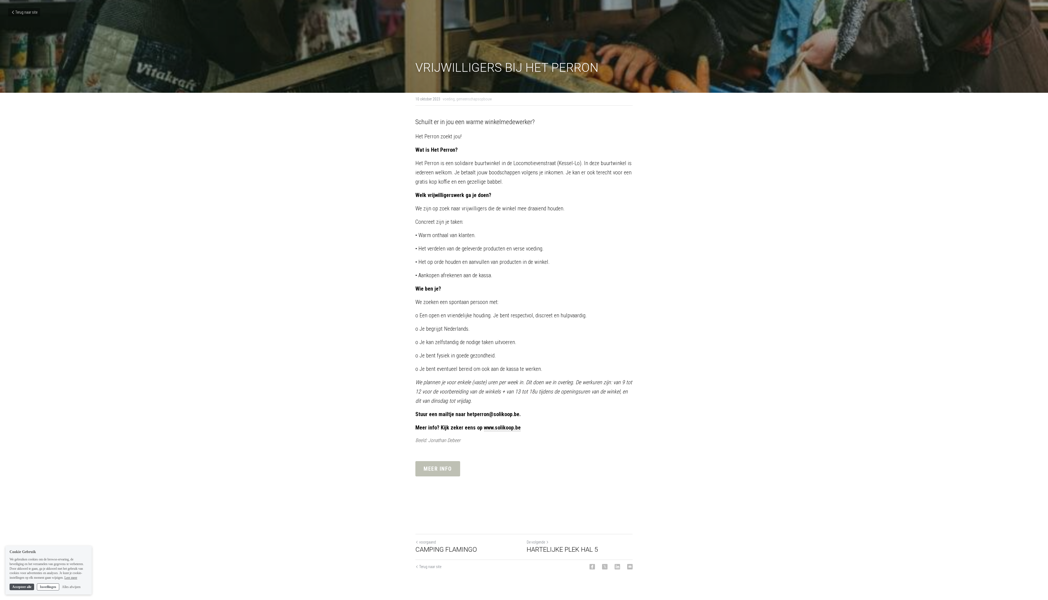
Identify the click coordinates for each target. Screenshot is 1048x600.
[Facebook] (592, 566)
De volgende (536, 542)
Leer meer (70, 578)
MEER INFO (438, 468)
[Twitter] (605, 566)
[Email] (630, 566)
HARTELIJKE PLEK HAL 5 (562, 549)
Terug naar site (26, 12)
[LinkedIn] (617, 566)
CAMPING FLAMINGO (446, 549)
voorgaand (427, 542)
